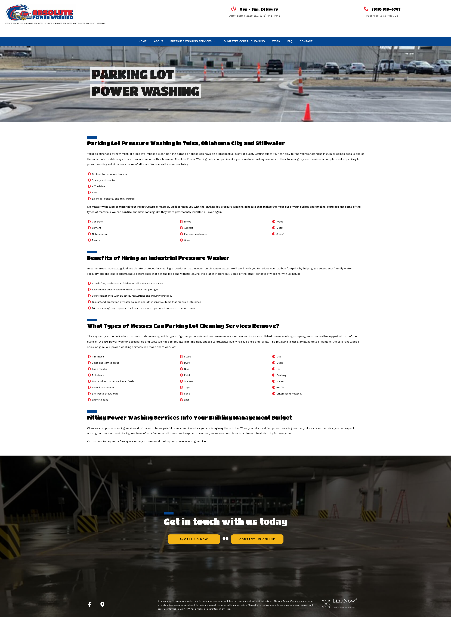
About (158, 41)
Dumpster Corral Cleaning (244, 41)
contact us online (257, 539)
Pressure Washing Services (191, 41)
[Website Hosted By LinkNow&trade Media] (339, 603)
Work (276, 41)
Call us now (195, 539)
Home (142, 41)
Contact (306, 41)
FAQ (289, 41)
